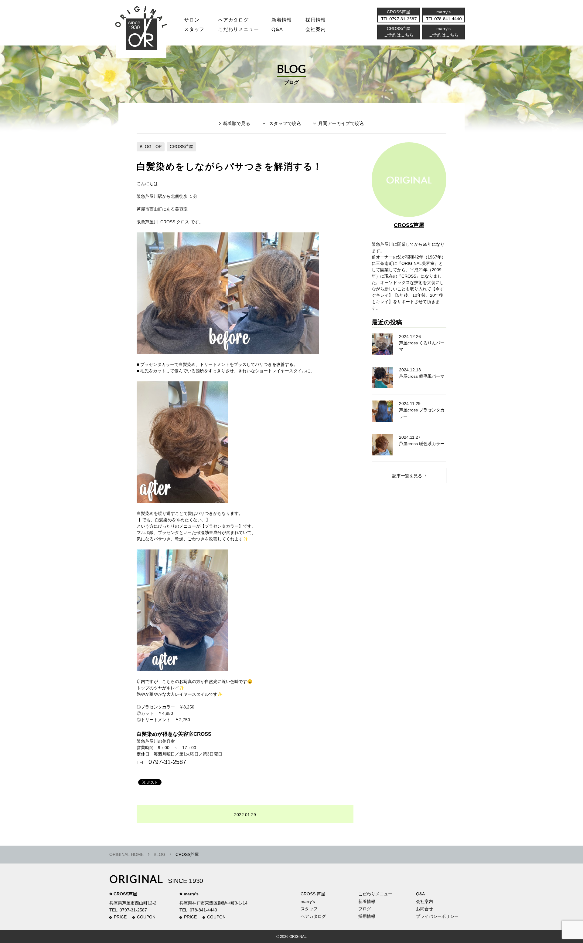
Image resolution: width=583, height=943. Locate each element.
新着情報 (366, 901)
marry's (191, 893)
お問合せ (424, 908)
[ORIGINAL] (141, 30)
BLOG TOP (151, 146)
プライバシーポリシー (437, 916)
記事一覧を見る (407, 475)
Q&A (277, 29)
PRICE (120, 916)
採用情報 (315, 19)
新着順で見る (236, 123)
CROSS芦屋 (181, 146)
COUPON (146, 916)
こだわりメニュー (375, 893)
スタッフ (194, 29)
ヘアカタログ (233, 19)
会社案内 (315, 29)
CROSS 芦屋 (313, 893)
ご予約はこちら (444, 34)
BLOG (159, 854)
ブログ (364, 908)
